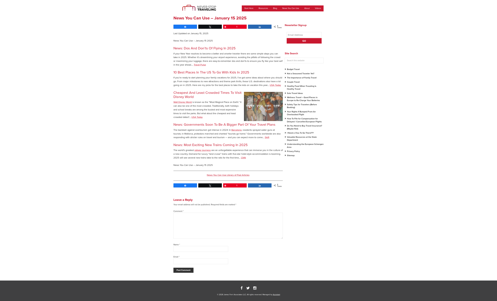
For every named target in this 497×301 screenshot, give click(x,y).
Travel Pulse (200, 64)
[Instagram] (254, 288)
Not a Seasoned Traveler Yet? (300, 73)
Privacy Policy (293, 151)
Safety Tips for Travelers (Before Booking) (302, 106)
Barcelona (236, 130)
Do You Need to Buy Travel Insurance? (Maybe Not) (304, 127)
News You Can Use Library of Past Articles (228, 175)
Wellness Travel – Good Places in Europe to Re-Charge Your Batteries (303, 99)
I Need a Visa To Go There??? (300, 133)
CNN (243, 157)
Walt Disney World (182, 102)
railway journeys (202, 150)
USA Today (275, 85)
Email (176, 257)
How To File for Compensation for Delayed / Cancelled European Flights (304, 120)
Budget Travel (293, 69)
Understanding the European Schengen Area (305, 145)
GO (304, 41)
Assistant (276, 294)
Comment (178, 211)
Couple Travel (293, 82)
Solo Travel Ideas (295, 93)
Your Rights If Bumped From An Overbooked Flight (301, 113)
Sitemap (291, 155)
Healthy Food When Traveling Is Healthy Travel (301, 87)
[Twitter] (248, 288)
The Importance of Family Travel (302, 77)
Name (176, 244)
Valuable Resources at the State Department (302, 138)
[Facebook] (242, 288)
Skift (267, 137)
